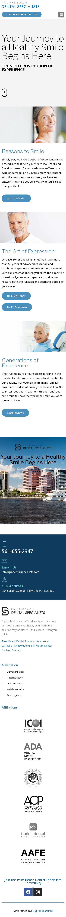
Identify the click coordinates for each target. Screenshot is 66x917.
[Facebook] (28, 892)
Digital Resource (43, 910)
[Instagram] (37, 892)
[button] (61, 14)
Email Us (9, 567)
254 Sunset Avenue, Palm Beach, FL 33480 (28, 590)
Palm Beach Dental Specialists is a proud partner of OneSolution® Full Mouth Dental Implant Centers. (27, 646)
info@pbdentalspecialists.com (20, 572)
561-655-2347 (17, 551)
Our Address (12, 586)
